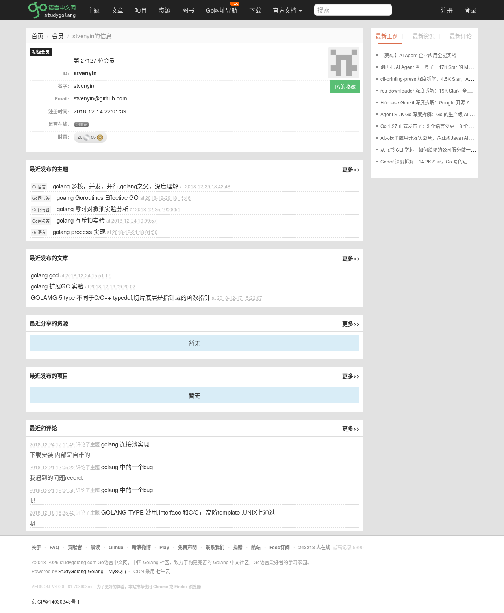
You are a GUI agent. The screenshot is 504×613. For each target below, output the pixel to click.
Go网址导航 (221, 10)
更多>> (350, 169)
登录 (470, 10)
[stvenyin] (343, 62)
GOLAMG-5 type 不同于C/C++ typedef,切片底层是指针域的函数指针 (120, 297)
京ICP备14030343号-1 (56, 601)
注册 (447, 10)
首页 (37, 36)
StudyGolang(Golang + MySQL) (92, 571)
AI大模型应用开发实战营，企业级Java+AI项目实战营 (436, 137)
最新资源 (424, 36)
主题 (94, 10)
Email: (62, 98)
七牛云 (163, 571)
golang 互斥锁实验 (81, 220)
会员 (58, 36)
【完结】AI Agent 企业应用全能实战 (418, 55)
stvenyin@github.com (100, 98)
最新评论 (461, 36)
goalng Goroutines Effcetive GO (98, 197)
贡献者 (75, 547)
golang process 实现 (79, 231)
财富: (63, 136)
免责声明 (187, 547)
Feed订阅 (279, 547)
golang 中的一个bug (127, 467)
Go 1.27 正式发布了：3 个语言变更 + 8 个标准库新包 (436, 126)
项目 (141, 10)
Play (164, 547)
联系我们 (215, 547)
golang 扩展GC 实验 (57, 286)
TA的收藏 (345, 86)
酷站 (256, 547)
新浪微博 (141, 547)
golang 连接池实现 (125, 444)
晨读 (95, 547)
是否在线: (58, 124)
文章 (117, 10)
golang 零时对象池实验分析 (92, 208)
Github (116, 547)
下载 (255, 10)
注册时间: (58, 111)
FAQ (54, 547)
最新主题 (387, 36)
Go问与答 (41, 198)
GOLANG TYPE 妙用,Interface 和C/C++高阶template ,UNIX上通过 (188, 512)
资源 (164, 10)
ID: (66, 73)
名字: (63, 85)
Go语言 (39, 186)
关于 (36, 547)
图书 (188, 10)
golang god (45, 275)
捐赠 (238, 547)
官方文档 (285, 10)
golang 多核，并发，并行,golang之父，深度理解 (115, 186)
